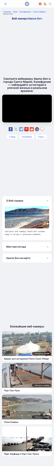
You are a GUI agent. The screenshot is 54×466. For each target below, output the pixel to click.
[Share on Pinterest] (26, 129)
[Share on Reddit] (32, 129)
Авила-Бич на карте (18, 258)
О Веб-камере (14, 200)
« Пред (12, 137)
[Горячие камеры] (40, 3)
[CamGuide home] (27, 4)
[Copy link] (37, 129)
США (15, 12)
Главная (7, 12)
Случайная (27, 137)
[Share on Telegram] (21, 129)
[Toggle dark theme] (45, 3)
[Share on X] (16, 129)
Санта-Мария (39, 12)
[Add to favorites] (42, 129)
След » (41, 137)
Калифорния (25, 12)
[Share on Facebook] (11, 129)
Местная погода (16, 246)
